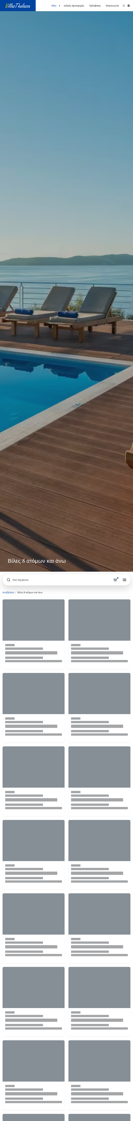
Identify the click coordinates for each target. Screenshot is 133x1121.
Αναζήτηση (8, 592)
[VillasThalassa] (18, 5)
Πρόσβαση (95, 5)
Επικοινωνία (112, 5)
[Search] (123, 5)
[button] (128, 5)
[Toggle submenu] (59, 5)
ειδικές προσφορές (74, 5)
